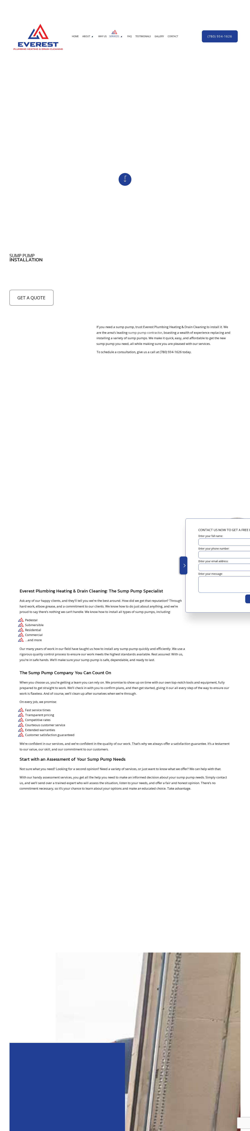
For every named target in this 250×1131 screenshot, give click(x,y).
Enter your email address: (181, 561)
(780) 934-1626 (220, 36)
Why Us (102, 36)
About (86, 36)
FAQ (129, 36)
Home (75, 36)
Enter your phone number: (181, 548)
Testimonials (143, 36)
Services (114, 36)
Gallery (159, 36)
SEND (222, 599)
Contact (173, 36)
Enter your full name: (178, 536)
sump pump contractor (145, 332)
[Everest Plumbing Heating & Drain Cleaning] (38, 35)
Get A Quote (31, 298)
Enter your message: (178, 573)
